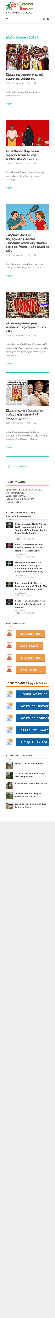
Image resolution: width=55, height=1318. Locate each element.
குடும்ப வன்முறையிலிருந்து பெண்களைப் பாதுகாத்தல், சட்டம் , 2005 (26, 327)
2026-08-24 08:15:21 (28, 595)
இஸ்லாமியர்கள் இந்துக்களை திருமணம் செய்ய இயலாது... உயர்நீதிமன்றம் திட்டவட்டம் (22, 155)
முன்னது (11, 466)
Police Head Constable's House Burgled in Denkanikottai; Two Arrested (30, 604)
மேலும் (9, 104)
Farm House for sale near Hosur (31, 783)
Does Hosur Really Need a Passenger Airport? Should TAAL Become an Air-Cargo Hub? (31, 586)
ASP (28, 83)
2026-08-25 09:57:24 (28, 539)
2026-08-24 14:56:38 (28, 577)
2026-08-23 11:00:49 (28, 613)
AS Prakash (21, 537)
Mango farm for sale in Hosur (29, 763)
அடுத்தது (23, 466)
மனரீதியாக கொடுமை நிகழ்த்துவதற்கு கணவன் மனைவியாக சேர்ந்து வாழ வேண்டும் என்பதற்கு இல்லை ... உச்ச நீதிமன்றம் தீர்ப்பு (27, 242)
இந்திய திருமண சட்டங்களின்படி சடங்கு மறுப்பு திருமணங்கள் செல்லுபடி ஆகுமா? (25, 414)
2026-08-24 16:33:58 (28, 557)
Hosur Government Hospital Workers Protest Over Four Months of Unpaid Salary (29, 547)
